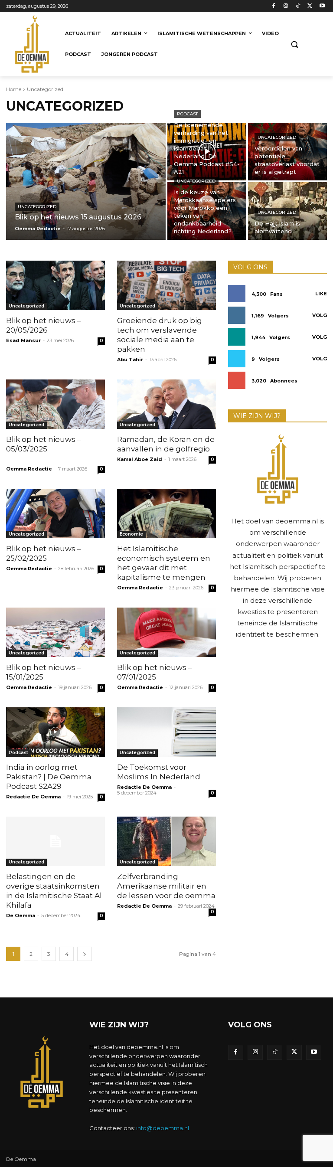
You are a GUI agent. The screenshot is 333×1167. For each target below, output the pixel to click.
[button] (294, 44)
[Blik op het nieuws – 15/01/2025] (55, 632)
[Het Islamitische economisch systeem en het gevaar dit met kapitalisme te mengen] (166, 513)
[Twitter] (310, 6)
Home (13, 89)
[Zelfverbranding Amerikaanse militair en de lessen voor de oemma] (166, 841)
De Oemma (20, 915)
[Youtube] (322, 6)
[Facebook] (274, 6)
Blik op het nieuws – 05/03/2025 (49, 449)
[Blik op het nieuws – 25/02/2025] (55, 513)
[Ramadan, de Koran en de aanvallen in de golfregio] (166, 404)
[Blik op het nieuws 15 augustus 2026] (86, 181)
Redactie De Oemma (33, 797)
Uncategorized (37, 206)
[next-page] (84, 954)
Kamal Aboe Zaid (139, 459)
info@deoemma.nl (162, 1128)
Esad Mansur (23, 340)
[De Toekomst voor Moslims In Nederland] (166, 732)
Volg (319, 315)
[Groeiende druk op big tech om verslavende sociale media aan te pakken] (166, 285)
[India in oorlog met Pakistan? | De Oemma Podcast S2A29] (55, 732)
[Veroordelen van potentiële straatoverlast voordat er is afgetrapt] (287, 151)
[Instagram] (286, 6)
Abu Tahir (130, 359)
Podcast (187, 114)
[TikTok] (298, 6)
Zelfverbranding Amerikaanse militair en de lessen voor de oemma (166, 886)
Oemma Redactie (29, 469)
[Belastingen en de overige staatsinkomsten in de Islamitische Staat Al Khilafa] (55, 841)
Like (321, 294)
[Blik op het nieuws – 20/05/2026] (55, 285)
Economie (131, 534)
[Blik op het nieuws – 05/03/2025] (55, 404)
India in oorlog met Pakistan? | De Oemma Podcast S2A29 (48, 777)
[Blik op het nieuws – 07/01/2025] (166, 632)
